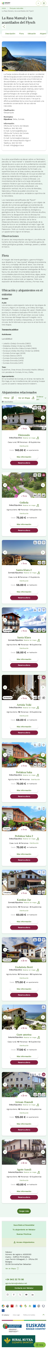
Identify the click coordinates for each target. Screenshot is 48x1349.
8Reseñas (7, 960)
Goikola (24, 502)
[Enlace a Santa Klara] (24, 620)
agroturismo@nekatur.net (16, 1283)
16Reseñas (7, 630)
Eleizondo (24, 435)
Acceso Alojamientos (25, 1242)
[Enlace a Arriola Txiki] (24, 687)
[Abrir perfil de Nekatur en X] (20, 1294)
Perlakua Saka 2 (24, 836)
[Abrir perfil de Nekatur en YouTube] (26, 1294)
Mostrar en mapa (29, 438)
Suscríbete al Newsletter (24, 1225)
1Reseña (6, 829)
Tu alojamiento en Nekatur (24, 1230)
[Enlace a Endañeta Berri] (24, 949)
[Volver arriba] (43, 1315)
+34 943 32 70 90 (14, 1279)
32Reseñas (7, 697)
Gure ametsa (24, 1034)
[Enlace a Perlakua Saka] (24, 754)
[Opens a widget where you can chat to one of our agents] (39, 1345)
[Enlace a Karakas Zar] (24, 882)
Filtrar (6, 398)
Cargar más (24, 1211)
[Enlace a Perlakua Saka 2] (24, 818)
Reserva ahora (24, 463)
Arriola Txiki (24, 705)
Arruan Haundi (24, 1102)
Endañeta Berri (24, 967)
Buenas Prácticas (24, 1234)
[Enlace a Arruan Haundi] (24, 1084)
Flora (21, 33)
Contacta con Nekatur (24, 1288)
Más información (24, 457)
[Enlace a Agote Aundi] (24, 1152)
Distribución (24, 446)
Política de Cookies (29, 1315)
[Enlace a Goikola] (24, 485)
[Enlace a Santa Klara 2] (24, 552)
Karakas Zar (24, 900)
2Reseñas (7, 892)
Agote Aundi (24, 1169)
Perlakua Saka (24, 772)
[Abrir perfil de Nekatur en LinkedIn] (32, 1294)
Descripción (10, 33)
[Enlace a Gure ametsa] (24, 1017)
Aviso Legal (16, 1315)
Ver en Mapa (24, 398)
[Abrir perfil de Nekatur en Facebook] (14, 1294)
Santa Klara (24, 637)
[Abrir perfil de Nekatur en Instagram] (7, 1294)
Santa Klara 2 (24, 570)
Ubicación (32, 33)
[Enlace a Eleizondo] (24, 417)
